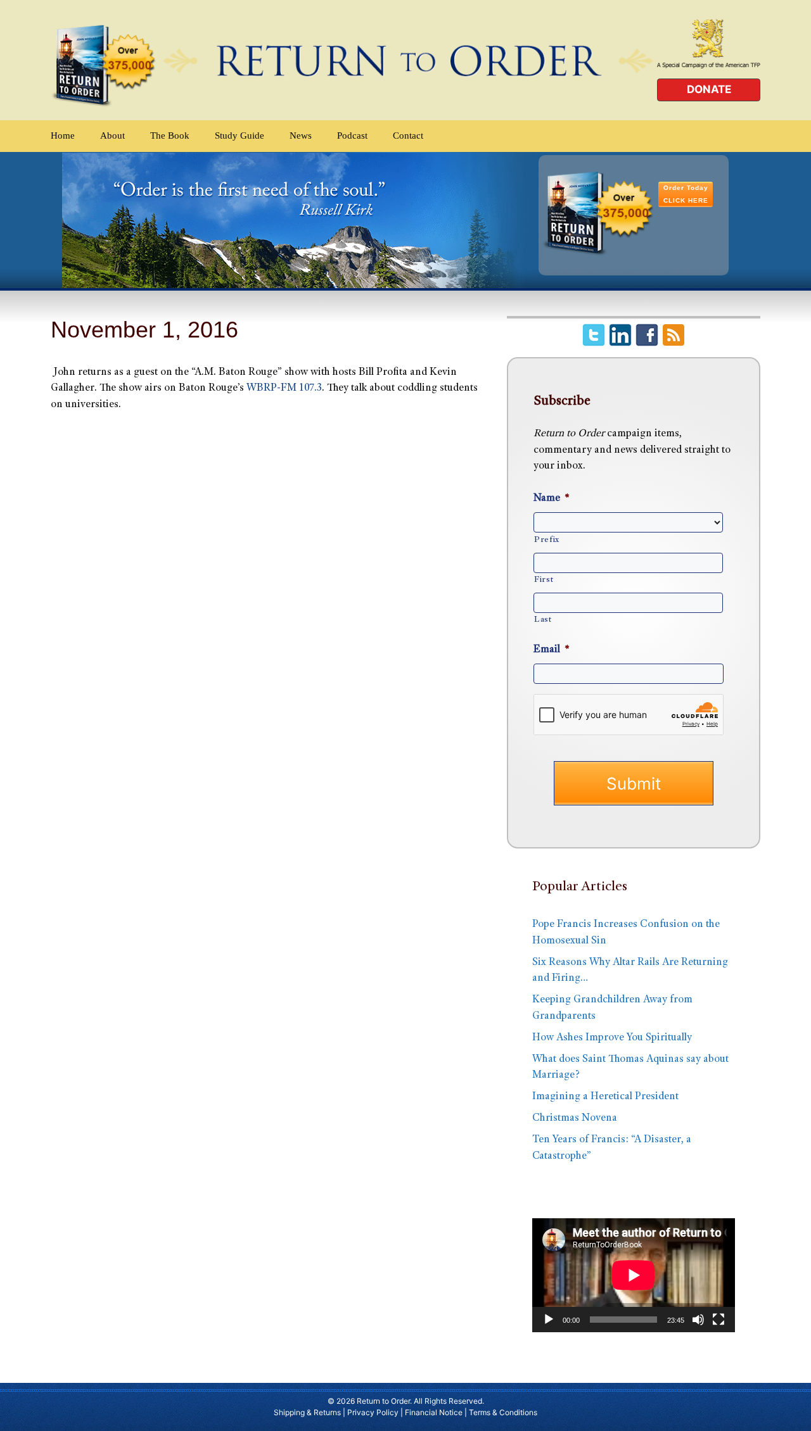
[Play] (548, 1319)
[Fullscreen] (718, 1319)
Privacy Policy (373, 1412)
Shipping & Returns (307, 1412)
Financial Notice (434, 1412)
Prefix (546, 540)
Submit (633, 783)
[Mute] (698, 1319)
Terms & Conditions (503, 1412)
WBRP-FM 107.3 (284, 388)
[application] (633, 1275)
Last (543, 619)
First (543, 580)
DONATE (709, 89)
